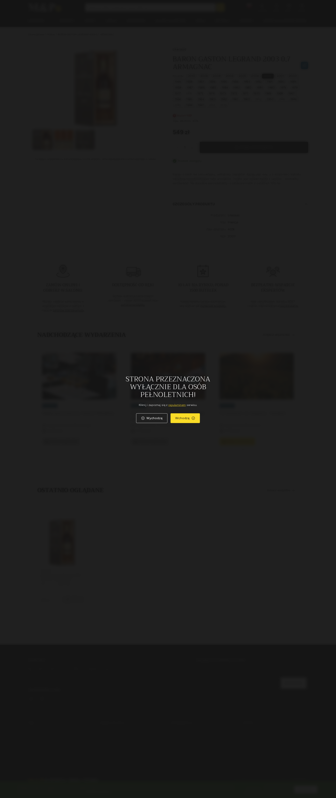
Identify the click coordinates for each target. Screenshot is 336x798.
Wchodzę (182, 418)
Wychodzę (154, 418)
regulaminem (177, 405)
